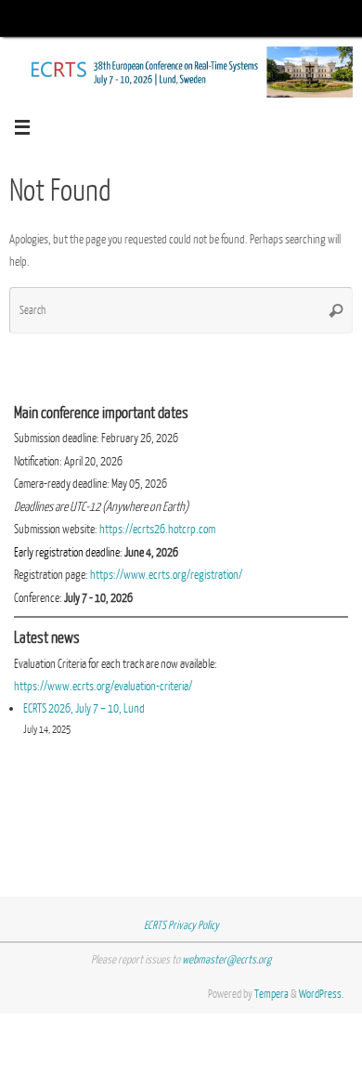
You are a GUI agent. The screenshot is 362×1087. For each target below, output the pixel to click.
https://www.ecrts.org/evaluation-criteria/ (103, 686)
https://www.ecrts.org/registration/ (166, 575)
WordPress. (321, 994)
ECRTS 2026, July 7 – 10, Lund (84, 708)
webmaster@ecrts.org (226, 959)
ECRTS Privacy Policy (181, 925)
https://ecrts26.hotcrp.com (157, 529)
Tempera (271, 994)
